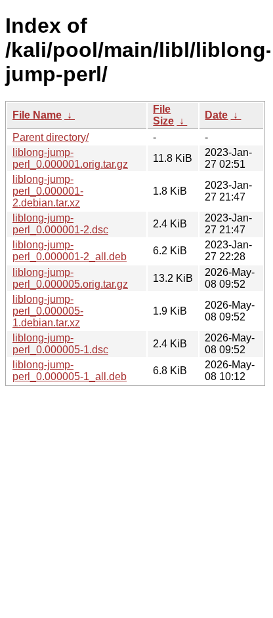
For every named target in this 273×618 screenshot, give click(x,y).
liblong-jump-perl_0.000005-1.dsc (60, 343)
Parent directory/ (50, 137)
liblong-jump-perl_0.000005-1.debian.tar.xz (47, 311)
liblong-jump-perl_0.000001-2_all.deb (69, 250)
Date (216, 115)
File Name (37, 115)
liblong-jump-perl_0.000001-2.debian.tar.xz (47, 191)
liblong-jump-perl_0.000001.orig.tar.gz (70, 158)
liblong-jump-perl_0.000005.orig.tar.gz (70, 278)
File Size (163, 115)
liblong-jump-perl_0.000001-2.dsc (60, 223)
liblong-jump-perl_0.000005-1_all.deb (69, 370)
